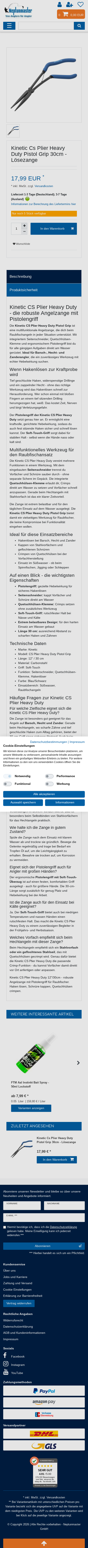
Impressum (77, 741)
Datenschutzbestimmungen (48, 741)
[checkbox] (7, 776)
